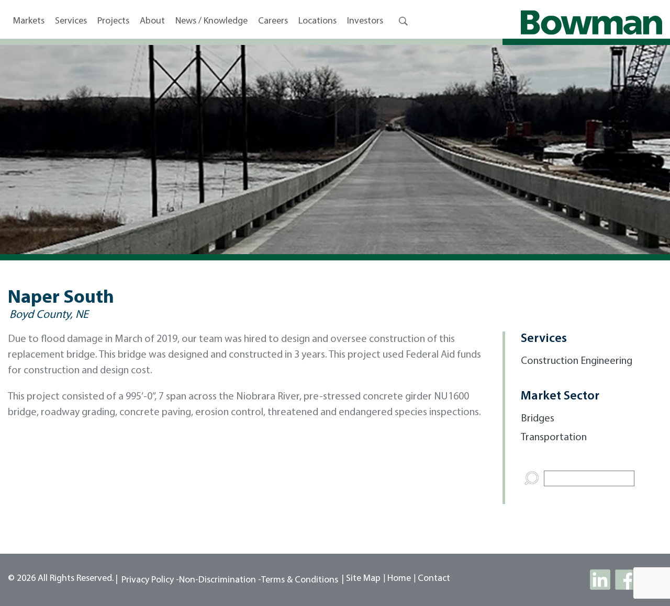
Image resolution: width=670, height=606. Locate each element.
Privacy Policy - (150, 580)
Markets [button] (28, 21)
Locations (317, 21)
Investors (365, 21)
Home (399, 579)
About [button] (152, 21)
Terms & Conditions (299, 580)
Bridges (537, 419)
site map (363, 579)
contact (434, 579)
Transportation (554, 437)
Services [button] (71, 21)
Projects (113, 21)
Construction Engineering (576, 361)
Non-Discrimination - (220, 580)
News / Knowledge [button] (211, 21)
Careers (273, 21)
